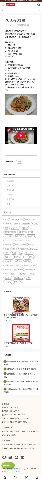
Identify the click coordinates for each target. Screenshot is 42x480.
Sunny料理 (9, 240)
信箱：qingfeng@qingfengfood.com (16, 418)
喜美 (27, 240)
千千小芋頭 (9, 236)
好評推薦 (10, 185)
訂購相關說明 (22, 448)
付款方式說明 (34, 431)
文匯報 (7, 253)
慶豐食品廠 (23, 248)
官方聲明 (10, 194)
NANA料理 (19, 240)
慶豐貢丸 (17, 257)
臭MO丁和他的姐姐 (26, 232)
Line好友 (8, 282)
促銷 (21, 269)
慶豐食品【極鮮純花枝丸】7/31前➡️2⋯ (19, 375)
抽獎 (17, 265)
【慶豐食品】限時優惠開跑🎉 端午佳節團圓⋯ (21, 390)
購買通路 (32, 444)
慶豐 (8, 203)
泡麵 (19, 161)
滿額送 (33, 265)
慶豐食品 (27, 261)
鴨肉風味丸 (9, 261)
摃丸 (24, 257)
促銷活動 (10, 199)
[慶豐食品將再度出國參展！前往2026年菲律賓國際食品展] (21, 305)
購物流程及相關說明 (9, 435)
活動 (15, 282)
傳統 (6, 228)
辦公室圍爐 (9, 244)
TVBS (14, 253)
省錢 (34, 219)
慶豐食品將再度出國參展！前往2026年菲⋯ (21, 363)
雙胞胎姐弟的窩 (10, 232)
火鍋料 (28, 278)
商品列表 (25, 444)
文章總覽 (31, 448)
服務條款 (25, 431)
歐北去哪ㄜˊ (19, 236)
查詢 (3, 431)
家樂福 (31, 257)
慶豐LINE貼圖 (20, 244)
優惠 (15, 269)
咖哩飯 (27, 219)
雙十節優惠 (29, 269)
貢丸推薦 (8, 278)
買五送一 (25, 265)
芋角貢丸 (18, 261)
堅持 (35, 223)
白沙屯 (31, 273)
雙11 (6, 273)
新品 (20, 253)
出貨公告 (14, 273)
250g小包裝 (9, 265)
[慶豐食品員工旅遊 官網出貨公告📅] (21, 333)
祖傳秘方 (8, 257)
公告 (21, 282)
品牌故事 (17, 444)
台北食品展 (27, 223)
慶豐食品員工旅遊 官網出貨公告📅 (20, 369)
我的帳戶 (17, 431)
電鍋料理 (13, 219)
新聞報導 (17, 223)
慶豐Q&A (31, 244)
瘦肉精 (7, 248)
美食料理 (10, 189)
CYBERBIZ (15, 471)
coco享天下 (14, 228)
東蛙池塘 (25, 228)
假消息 (14, 248)
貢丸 (6, 219)
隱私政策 (9, 431)
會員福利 (23, 273)
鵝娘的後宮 (31, 236)
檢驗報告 (33, 248)
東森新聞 (8, 223)
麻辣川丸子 (29, 253)
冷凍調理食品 (18, 278)
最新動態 (10, 180)
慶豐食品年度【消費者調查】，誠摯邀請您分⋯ (21, 383)
